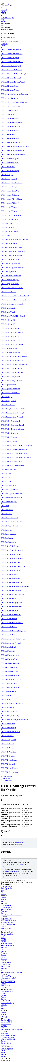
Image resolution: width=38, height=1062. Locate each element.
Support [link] (3, 942)
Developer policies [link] (7, 934)
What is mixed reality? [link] (8, 920)
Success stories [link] (6, 928)
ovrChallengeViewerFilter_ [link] (16, 843)
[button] (19, 2)
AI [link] (2, 892)
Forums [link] (3, 940)
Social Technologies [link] (7, 888)
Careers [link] (3, 898)
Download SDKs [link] (6, 907)
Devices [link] (3, 926)
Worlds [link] (3, 894)
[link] (5, 4)
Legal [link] (3, 936)
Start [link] (2, 913)
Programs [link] (4, 911)
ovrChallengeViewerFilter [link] (14, 864)
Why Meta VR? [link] (6, 919)
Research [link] (4, 899)
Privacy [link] (3, 938)
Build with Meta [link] (6, 886)
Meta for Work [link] (6, 909)
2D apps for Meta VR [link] (8, 924)
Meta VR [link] (4, 890)
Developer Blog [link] (6, 905)
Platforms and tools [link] (7, 922)
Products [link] (4, 901)
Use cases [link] (4, 930)
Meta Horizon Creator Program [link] (11, 915)
